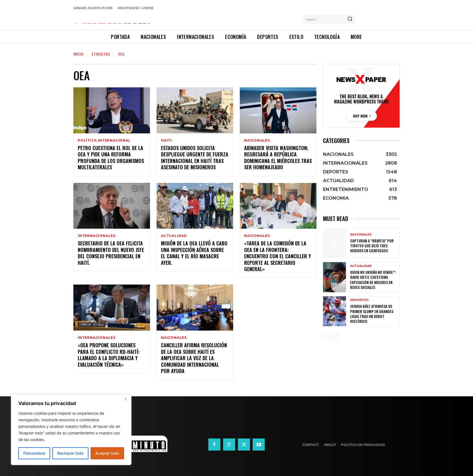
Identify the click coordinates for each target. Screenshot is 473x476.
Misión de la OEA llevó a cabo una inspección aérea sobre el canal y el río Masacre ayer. (194, 253)
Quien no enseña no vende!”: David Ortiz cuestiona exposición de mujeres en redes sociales (373, 279)
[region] (71, 429)
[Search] (350, 19)
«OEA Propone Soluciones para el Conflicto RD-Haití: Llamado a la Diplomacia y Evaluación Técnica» (109, 355)
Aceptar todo (107, 453)
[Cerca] (125, 399)
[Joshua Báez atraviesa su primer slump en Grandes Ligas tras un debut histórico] (334, 311)
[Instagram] (229, 444)
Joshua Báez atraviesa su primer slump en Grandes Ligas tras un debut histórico (371, 313)
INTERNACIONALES (97, 235)
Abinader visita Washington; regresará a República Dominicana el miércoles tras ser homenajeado (278, 157)
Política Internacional (104, 140)
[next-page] (335, 336)
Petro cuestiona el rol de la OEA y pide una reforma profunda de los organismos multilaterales (111, 157)
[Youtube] (259, 444)
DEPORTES (359, 300)
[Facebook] (214, 444)
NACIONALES (257, 140)
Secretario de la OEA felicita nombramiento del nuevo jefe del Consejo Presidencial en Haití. (111, 253)
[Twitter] (244, 444)
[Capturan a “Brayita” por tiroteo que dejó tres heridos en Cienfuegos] (334, 243)
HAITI (166, 140)
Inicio (78, 54)
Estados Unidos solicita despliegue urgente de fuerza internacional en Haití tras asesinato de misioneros (194, 157)
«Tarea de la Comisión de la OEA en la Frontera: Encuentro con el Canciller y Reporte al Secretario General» (277, 256)
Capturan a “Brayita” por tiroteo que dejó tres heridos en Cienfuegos (372, 245)
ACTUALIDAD (174, 235)
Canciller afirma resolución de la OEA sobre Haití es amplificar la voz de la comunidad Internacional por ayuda (194, 358)
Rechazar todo (70, 453)
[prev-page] (326, 336)
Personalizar (34, 453)
